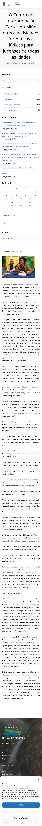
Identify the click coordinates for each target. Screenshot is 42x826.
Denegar (21, 811)
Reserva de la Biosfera (13, 105)
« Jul (5, 223)
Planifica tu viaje (7, 756)
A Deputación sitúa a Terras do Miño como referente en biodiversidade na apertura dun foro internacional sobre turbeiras (20, 157)
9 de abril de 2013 (16, 251)
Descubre (5, 753)
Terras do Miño (7, 750)
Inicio (9, 63)
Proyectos (5, 759)
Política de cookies (9, 823)
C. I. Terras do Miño (28, 63)
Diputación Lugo (10, 99)
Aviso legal (35, 823)
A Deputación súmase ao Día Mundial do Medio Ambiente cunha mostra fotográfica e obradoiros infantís (19, 171)
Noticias (16, 63)
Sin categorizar (10, 110)
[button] (38, 779)
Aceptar (21, 805)
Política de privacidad (23, 823)
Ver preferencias (21, 818)
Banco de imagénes (9, 774)
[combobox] (21, 238)
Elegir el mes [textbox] (8, 238)
